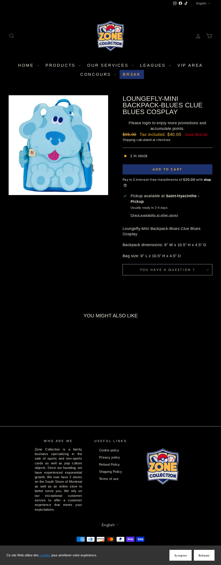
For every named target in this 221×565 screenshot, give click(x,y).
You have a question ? (167, 270)
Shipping (129, 140)
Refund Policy (109, 464)
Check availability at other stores (154, 215)
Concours (96, 74)
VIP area (190, 65)
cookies (45, 555)
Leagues (153, 65)
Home (27, 65)
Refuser (204, 555)
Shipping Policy (110, 471)
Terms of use (108, 479)
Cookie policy (109, 450)
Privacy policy (109, 457)
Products (61, 65)
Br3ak (132, 74)
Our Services (108, 65)
